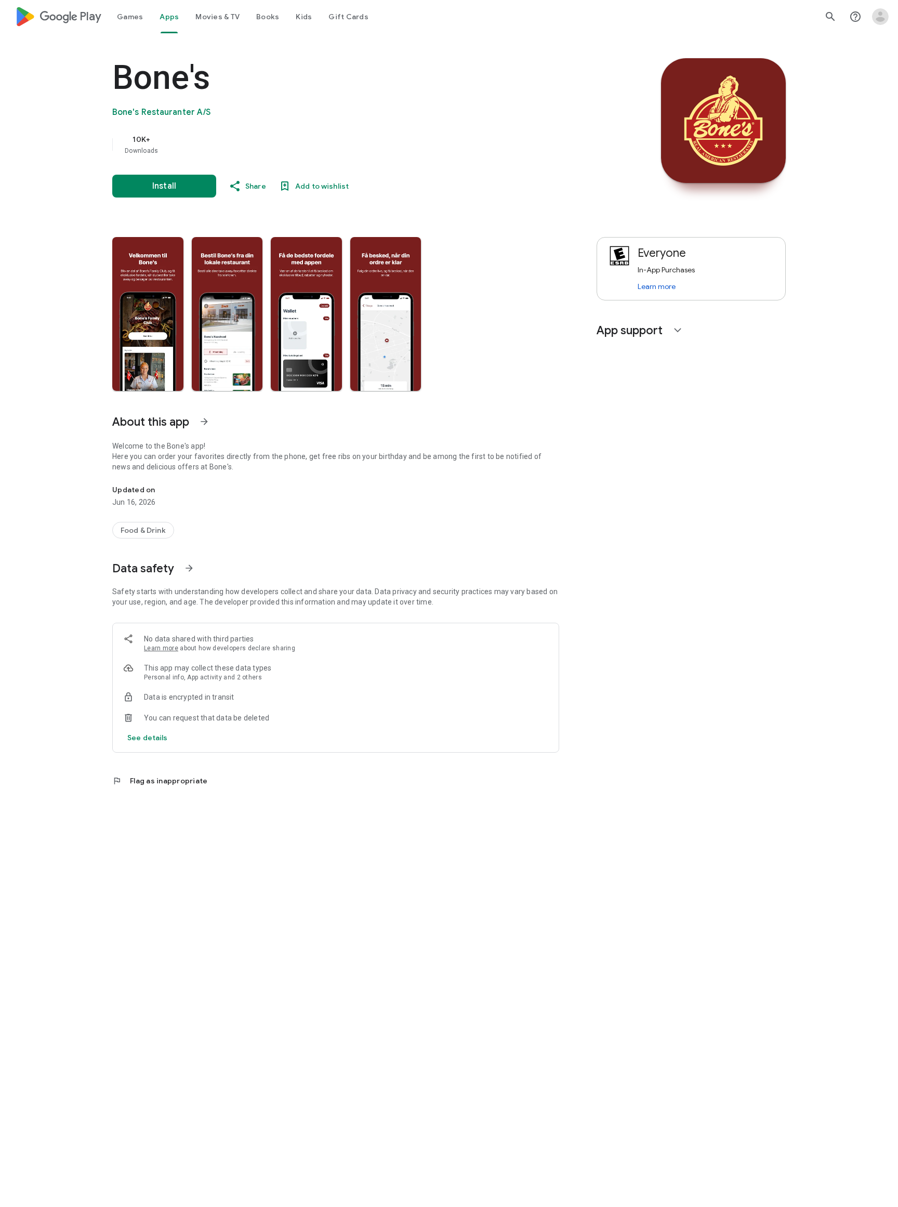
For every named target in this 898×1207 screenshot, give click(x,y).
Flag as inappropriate (159, 780)
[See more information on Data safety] (189, 568)
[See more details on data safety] (147, 737)
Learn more (161, 648)
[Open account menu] (880, 16)
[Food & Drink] (143, 530)
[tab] (130, 16)
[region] (320, 144)
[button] (147, 314)
